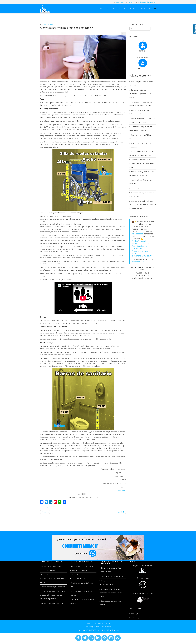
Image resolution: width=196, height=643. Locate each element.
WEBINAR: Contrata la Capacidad (52, 603)
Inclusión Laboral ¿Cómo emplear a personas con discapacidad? (141, 173)
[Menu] (155, 8)
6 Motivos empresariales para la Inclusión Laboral (140, 112)
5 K (150, 9)
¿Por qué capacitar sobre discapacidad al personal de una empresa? (140, 93)
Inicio (102, 9)
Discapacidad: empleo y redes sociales (110, 603)
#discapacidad (137, 234)
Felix (147, 578)
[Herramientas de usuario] (123, 33)
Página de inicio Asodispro (142, 565)
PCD (118, 9)
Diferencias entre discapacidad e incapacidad (140, 145)
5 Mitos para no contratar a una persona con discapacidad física (140, 104)
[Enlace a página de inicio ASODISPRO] (142, 570)
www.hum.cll (121, 490)
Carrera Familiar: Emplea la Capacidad (53, 587)
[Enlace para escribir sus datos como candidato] (142, 63)
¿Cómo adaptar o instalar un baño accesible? (141, 83)
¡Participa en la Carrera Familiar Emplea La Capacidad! (51, 568)
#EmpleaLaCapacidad (140, 243)
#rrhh (151, 251)
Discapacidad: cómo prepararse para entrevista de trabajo (113, 582)
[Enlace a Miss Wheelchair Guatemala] (142, 599)
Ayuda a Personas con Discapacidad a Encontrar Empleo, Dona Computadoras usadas (53, 578)
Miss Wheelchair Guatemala (143, 593)
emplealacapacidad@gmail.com (147, 2)
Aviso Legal (134, 614)
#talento (143, 246)
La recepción (135, 188)
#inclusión (136, 246)
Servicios (142, 9)
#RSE (134, 253)
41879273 (130, 2)
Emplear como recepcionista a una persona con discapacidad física (141, 153)
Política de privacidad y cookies (141, 618)
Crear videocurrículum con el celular (112, 576)
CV (124, 9)
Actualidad (132, 9)
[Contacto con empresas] (142, 46)
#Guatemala (137, 248)
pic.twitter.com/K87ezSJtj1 (142, 256)
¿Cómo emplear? (48, 24)
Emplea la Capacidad (52, 507)
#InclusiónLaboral (139, 241)
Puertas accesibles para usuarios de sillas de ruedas (142, 194)
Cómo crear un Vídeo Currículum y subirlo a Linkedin (111, 570)
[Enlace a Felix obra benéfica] (142, 584)
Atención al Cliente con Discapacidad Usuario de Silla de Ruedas (142, 120)
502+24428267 (120, 2)
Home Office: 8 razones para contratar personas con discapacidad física (141, 163)
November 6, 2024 (139, 261)
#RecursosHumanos (140, 251)
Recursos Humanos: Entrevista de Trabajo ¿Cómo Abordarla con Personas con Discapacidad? (142, 204)
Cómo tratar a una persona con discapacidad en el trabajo (140, 128)
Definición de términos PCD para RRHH (140, 137)
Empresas (110, 9)
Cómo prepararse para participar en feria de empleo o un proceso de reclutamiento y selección (52, 595)
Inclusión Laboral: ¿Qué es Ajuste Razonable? (140, 182)
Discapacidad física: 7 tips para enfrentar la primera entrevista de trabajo (111, 592)
